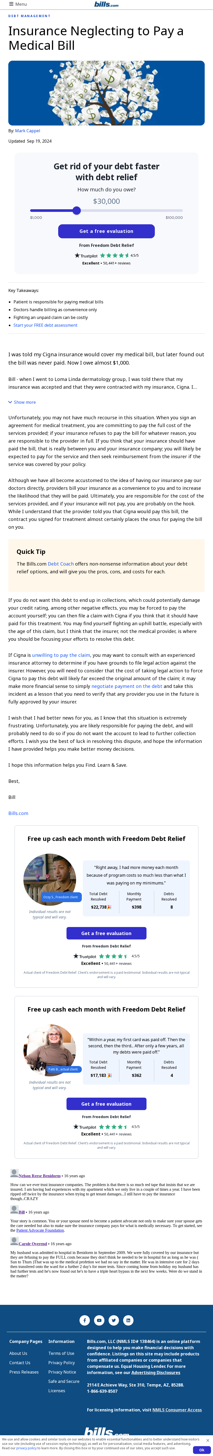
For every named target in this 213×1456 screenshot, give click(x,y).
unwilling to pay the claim (61, 655)
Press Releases (24, 1372)
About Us (18, 1353)
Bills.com (18, 813)
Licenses (56, 1391)
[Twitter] (113, 1320)
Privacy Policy (61, 1363)
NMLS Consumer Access (177, 1410)
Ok (202, 1449)
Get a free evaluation (106, 231)
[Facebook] (84, 1320)
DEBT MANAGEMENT (29, 16)
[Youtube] (99, 1320)
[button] (18, 4)
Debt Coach (61, 564)
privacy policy (26, 1448)
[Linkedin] (128, 1320)
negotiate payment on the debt (126, 686)
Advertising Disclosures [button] (155, 1372)
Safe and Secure (63, 1381)
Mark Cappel (27, 131)
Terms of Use (61, 1353)
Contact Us (19, 1363)
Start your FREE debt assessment (45, 325)
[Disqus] (106, 1232)
